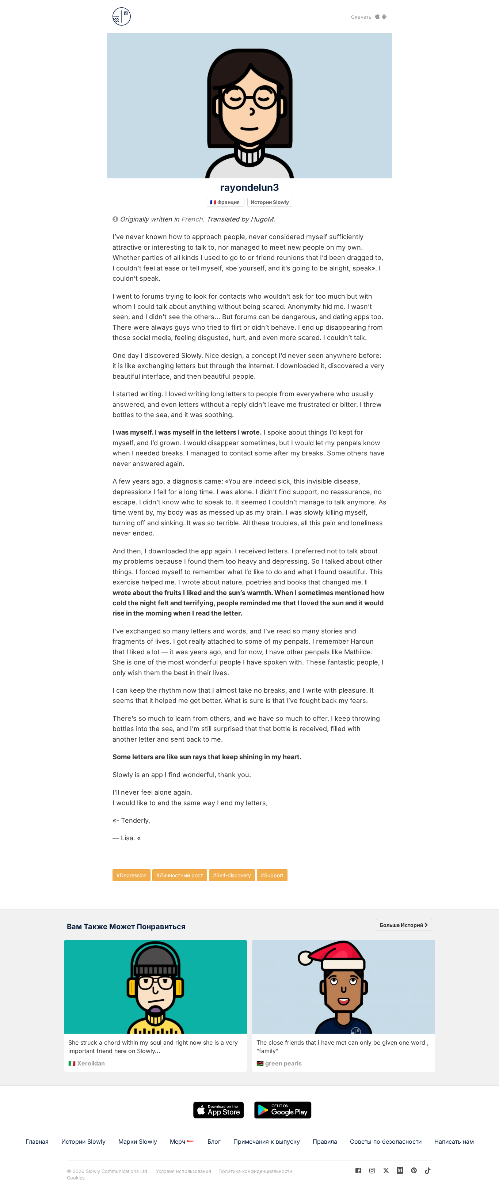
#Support (272, 875)
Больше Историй (402, 925)
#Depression (131, 875)
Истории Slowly (270, 202)
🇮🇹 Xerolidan (86, 1063)
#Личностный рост (179, 875)
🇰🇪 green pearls (279, 1063)
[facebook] (358, 1170)
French (192, 219)
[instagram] (372, 1170)
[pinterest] (400, 1170)
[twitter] (386, 1170)
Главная (37, 1141)
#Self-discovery (232, 875)
